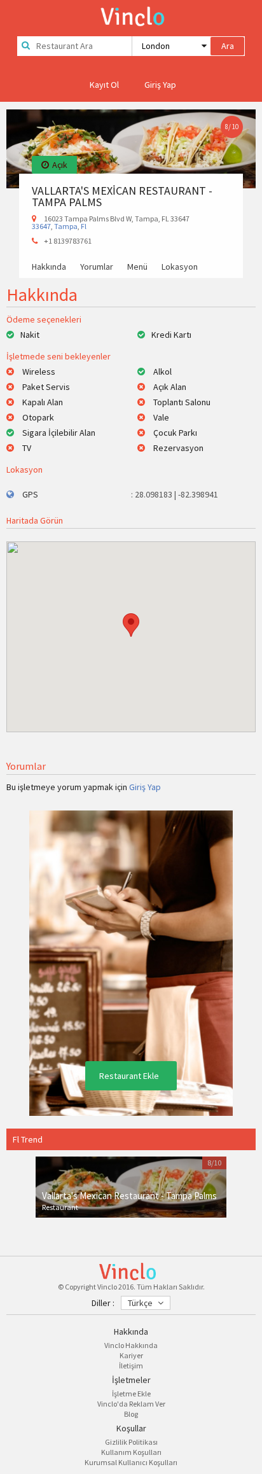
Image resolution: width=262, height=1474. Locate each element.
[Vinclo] (131, 14)
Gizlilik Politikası (131, 1442)
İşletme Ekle (131, 1393)
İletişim (131, 1365)
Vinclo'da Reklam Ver (131, 1403)
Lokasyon (180, 267)
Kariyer (131, 1355)
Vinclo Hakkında (131, 1345)
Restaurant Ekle (129, 1075)
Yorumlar (96, 267)
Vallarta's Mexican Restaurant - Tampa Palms (129, 1195)
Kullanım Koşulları (131, 1452)
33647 (41, 226)
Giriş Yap (160, 84)
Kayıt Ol (104, 84)
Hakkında (49, 267)
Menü (137, 267)
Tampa (66, 226)
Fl (83, 226)
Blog (131, 1414)
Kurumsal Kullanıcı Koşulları (131, 1462)
